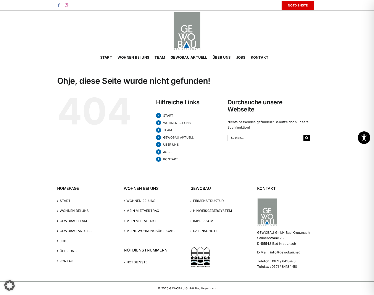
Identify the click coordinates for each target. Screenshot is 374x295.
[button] (9, 285)
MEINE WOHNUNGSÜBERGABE (151, 231)
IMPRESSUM (203, 221)
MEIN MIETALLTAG (141, 221)
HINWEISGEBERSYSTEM (212, 211)
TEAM (167, 130)
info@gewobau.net (285, 252)
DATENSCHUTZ (205, 231)
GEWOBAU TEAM (73, 221)
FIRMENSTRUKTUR (208, 201)
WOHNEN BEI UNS (177, 123)
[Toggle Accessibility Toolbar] (364, 137)
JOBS (167, 152)
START (168, 115)
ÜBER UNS (171, 144)
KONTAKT (170, 159)
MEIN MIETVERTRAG (142, 211)
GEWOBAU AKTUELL (178, 137)
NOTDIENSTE (137, 262)
